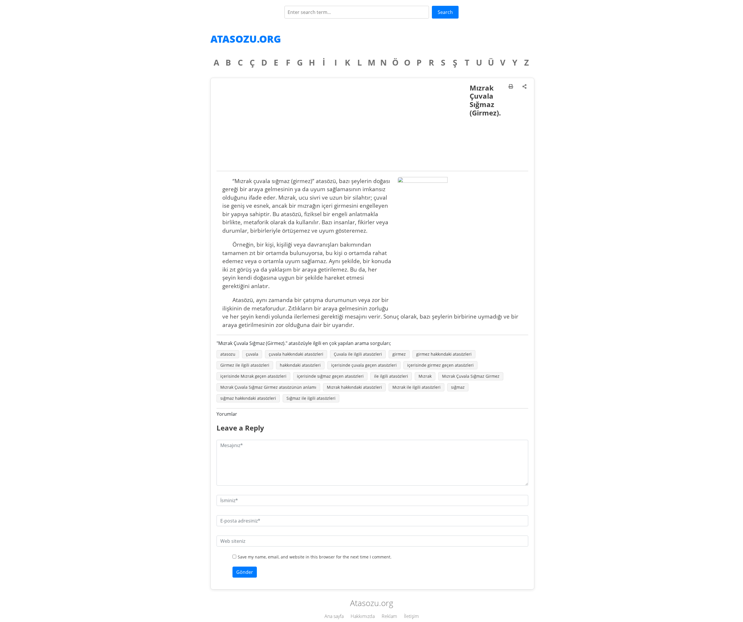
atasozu (227, 354)
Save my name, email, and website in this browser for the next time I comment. (315, 557)
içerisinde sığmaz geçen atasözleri (330, 376)
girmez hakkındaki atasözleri (444, 354)
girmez (399, 354)
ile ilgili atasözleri (391, 376)
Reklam (389, 616)
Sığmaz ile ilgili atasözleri (311, 398)
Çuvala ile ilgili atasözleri (358, 354)
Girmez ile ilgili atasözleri (244, 365)
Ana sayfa (334, 616)
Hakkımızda (363, 616)
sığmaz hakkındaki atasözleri (248, 398)
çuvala (252, 354)
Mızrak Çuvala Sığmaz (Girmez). (485, 100)
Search (445, 12)
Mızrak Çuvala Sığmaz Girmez (470, 376)
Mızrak (425, 376)
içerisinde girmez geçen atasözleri (440, 365)
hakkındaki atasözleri (300, 365)
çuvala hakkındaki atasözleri (296, 354)
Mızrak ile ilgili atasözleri (416, 387)
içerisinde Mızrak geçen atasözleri (253, 376)
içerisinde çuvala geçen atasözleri (364, 365)
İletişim (411, 616)
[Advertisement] (343, 127)
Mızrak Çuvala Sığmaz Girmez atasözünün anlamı (268, 387)
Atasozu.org (245, 39)
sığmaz (458, 387)
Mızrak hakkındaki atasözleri (354, 387)
